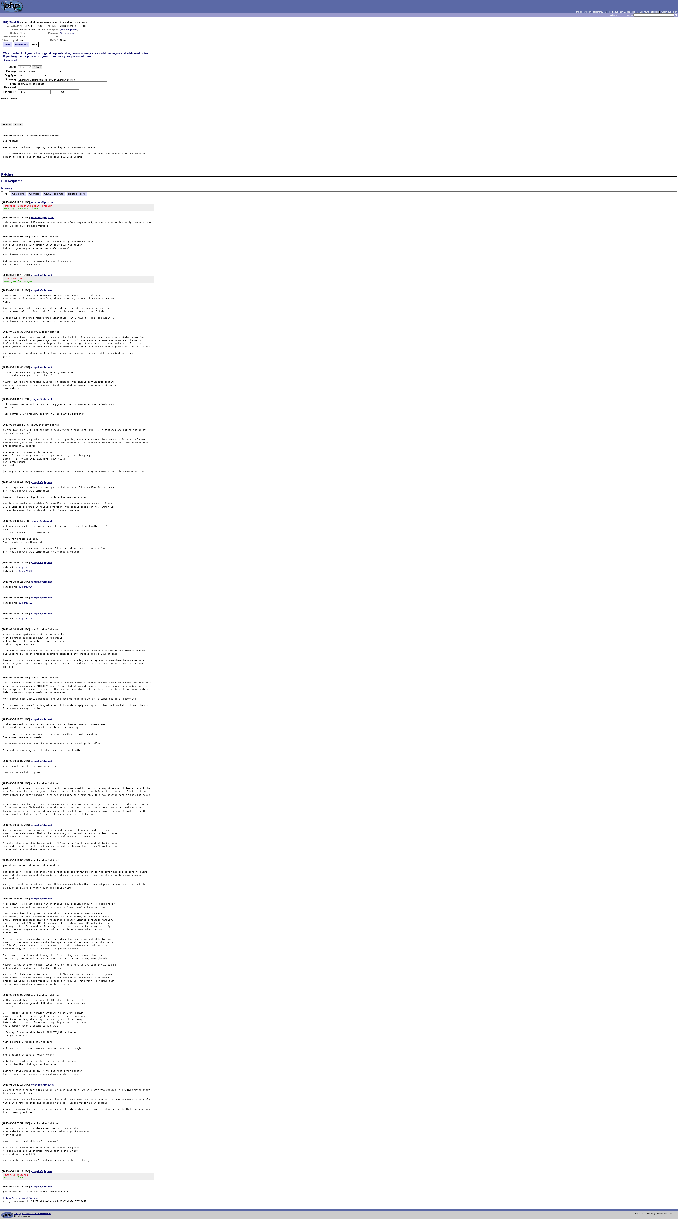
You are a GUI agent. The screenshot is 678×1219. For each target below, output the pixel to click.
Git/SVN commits (53, 193)
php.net (579, 12)
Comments (18, 193)
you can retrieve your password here (66, 56)
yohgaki (64, 29)
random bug (666, 12)
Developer (21, 44)
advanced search (627, 12)
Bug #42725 (26, 618)
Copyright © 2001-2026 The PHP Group (33, 1213)
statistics (655, 12)
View (7, 44)
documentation (599, 12)
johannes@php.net (42, 202)
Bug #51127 (26, 567)
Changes (34, 193)
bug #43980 (26, 587)
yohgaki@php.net (41, 275)
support (587, 12)
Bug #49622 (26, 602)
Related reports (76, 193)
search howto (643, 12)
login (675, 12)
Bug (5, 22)
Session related (68, 33)
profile (73, 29)
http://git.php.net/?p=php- (21, 1198)
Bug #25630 (26, 571)
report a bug (613, 12)
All (6, 193)
